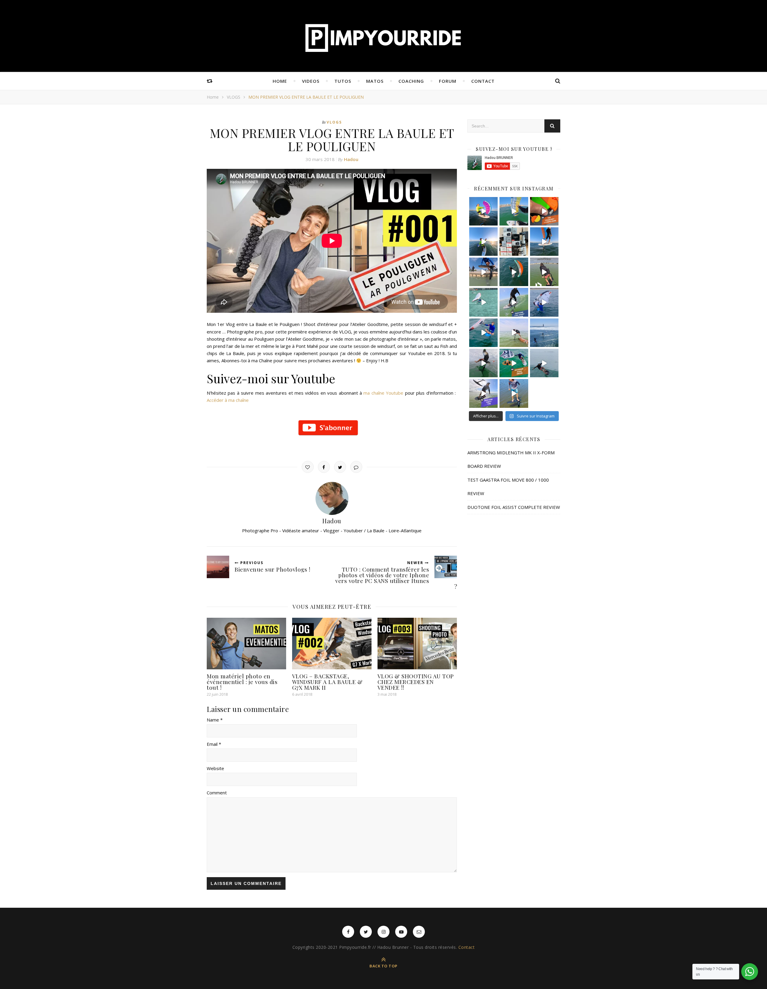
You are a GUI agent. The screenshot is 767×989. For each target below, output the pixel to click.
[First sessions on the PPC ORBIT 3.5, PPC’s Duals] (513, 272)
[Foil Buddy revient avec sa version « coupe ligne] (544, 211)
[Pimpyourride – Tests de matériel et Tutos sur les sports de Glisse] (383, 37)
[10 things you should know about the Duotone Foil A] (544, 272)
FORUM (447, 81)
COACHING (411, 81)
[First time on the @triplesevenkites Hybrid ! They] (544, 241)
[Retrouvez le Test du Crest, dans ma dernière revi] (483, 393)
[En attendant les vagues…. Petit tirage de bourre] (483, 211)
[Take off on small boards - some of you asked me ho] (544, 302)
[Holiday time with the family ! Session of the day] (483, 302)
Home (213, 97)
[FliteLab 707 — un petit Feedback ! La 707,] (544, 363)
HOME (280, 81)
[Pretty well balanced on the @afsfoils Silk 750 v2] (483, 332)
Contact (466, 947)
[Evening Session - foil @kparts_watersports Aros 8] (483, 241)
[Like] (308, 467)
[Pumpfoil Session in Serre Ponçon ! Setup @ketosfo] (483, 272)
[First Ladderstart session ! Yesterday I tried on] (513, 332)
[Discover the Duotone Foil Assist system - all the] (513, 302)
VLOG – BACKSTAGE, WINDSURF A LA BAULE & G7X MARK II (327, 681)
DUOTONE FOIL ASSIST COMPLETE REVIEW (513, 507)
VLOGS (233, 97)
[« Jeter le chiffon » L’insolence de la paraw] (513, 211)
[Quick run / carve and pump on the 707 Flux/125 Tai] (483, 363)
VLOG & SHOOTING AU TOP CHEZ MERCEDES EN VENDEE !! (416, 681)
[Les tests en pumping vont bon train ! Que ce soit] (513, 393)
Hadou (351, 159)
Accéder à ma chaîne (228, 400)
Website (215, 768)
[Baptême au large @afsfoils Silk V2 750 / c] (544, 332)
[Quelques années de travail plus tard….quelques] (513, 241)
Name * (215, 720)
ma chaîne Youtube (383, 393)
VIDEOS (310, 81)
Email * (214, 744)
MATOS (375, 81)
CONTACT (483, 81)
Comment (217, 793)
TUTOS (342, 81)
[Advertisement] (513, 578)
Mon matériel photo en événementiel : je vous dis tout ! (242, 681)
